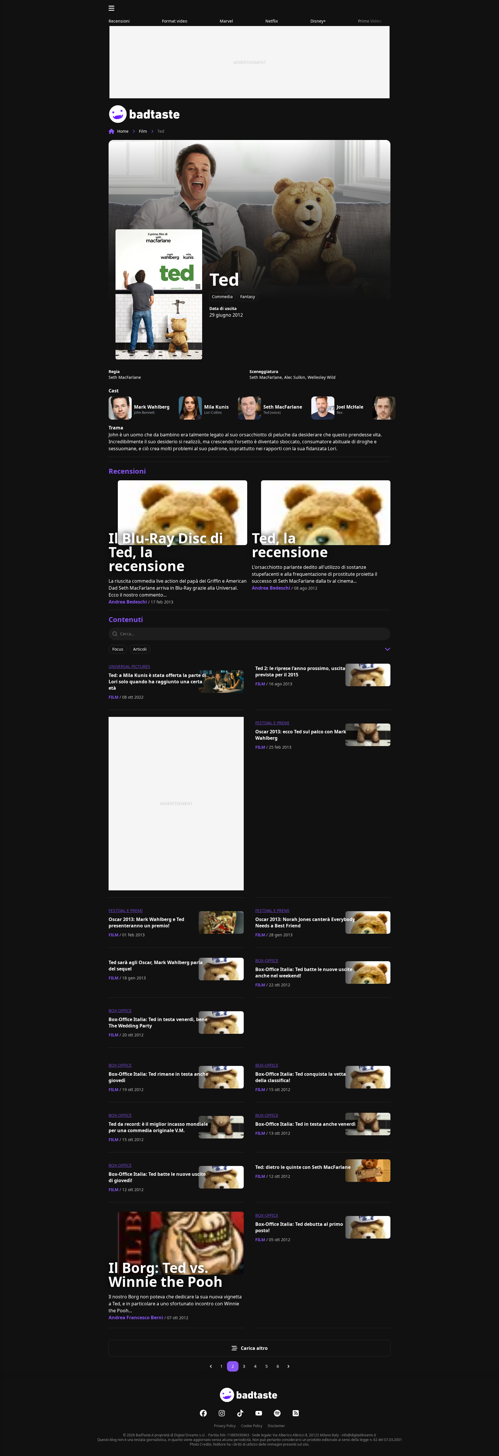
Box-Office (266, 960)
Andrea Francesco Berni (136, 1317)
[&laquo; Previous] (211, 1366)
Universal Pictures (129, 666)
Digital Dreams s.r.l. (189, 1435)
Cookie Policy (251, 1425)
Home (123, 131)
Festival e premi (272, 723)
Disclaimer (276, 1425)
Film (143, 131)
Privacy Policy (225, 1425)
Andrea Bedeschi (128, 602)
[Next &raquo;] (288, 1366)
